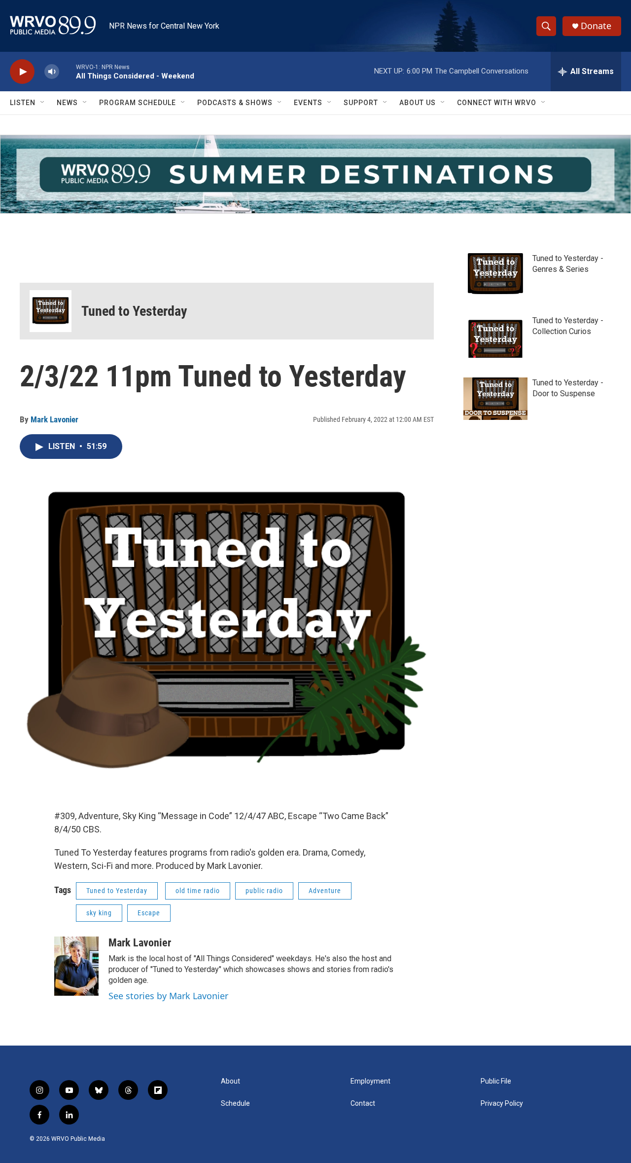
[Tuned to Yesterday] (50, 311)
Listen (22, 103)
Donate (596, 26)
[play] (22, 71)
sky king (99, 913)
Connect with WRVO (496, 103)
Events (308, 103)
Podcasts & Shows (235, 103)
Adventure (325, 891)
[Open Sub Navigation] (43, 103)
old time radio (197, 891)
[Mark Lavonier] (76, 966)
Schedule (235, 1103)
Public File (496, 1081)
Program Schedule (137, 103)
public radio (264, 891)
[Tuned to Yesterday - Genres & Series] (495, 274)
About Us (417, 103)
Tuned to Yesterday (134, 311)
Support (361, 103)
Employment (370, 1081)
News (67, 103)
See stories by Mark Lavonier (168, 996)
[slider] (67, 71)
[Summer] (315, 174)
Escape (149, 913)
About (230, 1081)
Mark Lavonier (54, 419)
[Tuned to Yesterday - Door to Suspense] (495, 398)
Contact (363, 1103)
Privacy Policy (502, 1103)
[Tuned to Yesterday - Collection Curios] (495, 336)
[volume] (51, 72)
